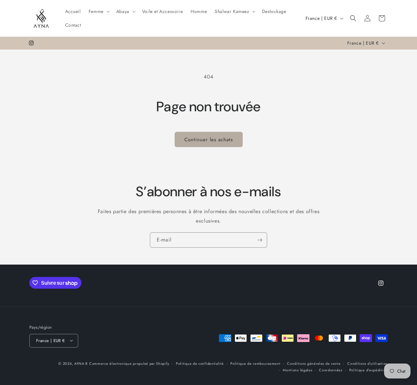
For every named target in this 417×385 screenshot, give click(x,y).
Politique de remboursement (255, 363)
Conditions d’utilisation (367, 363)
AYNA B (81, 363)
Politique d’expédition (368, 369)
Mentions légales (297, 369)
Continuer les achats (208, 139)
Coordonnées (330, 369)
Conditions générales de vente (313, 363)
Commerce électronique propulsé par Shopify (129, 363)
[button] (98, 11)
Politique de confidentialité (200, 363)
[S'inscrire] (259, 240)
